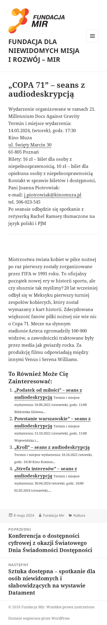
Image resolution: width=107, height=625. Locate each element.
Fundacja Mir (53, 515)
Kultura (79, 515)
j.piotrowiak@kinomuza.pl (52, 195)
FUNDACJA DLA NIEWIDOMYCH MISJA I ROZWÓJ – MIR (43, 50)
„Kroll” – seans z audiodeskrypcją (52, 447)
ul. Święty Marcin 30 (29, 145)
